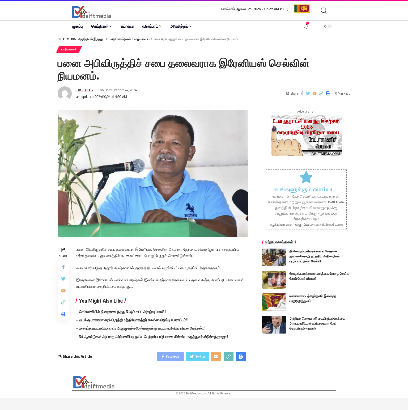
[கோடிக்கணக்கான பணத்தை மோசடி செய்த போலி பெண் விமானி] (274, 280)
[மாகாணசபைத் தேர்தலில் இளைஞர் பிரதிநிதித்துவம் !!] (274, 302)
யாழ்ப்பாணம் (69, 49)
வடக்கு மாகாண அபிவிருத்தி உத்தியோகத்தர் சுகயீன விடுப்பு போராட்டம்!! (133, 319)
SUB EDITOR (84, 90)
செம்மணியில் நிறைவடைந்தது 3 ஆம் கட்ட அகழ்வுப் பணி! (122, 311)
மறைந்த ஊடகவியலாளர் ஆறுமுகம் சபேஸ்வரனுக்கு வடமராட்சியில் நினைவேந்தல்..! (142, 328)
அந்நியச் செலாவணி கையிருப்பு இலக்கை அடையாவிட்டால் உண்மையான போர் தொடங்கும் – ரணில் (317, 323)
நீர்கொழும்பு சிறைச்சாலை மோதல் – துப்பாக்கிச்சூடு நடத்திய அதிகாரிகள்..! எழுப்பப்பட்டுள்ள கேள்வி (316, 256)
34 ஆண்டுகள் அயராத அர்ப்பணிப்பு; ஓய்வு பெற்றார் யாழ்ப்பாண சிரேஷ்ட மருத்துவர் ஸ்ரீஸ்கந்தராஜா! (153, 336)
